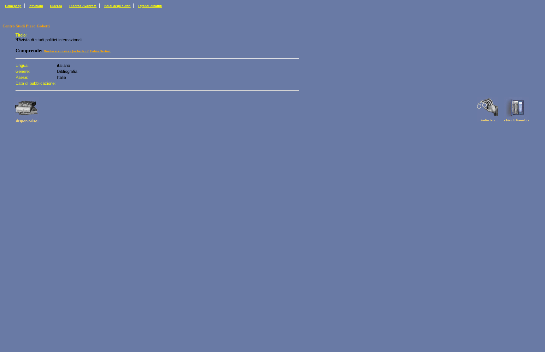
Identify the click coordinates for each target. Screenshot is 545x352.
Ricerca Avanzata (83, 6)
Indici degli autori (117, 6)
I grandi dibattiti (150, 6)
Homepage (13, 6)
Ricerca (56, 6)
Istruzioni (36, 6)
